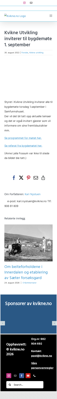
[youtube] (28, 375)
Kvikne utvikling (36, 52)
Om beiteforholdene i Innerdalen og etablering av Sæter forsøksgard (26, 272)
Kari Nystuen (32, 194)
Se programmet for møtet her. (23, 138)
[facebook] (21, 375)
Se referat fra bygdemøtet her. (23, 145)
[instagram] (8, 375)
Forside (24, 52)
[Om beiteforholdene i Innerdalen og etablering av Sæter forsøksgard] (28, 226)
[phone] (34, 375)
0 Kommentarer (30, 283)
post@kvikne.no (28, 8)
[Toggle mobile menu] (51, 15)
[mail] (15, 375)
